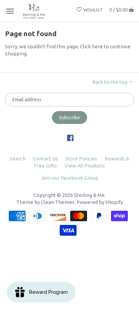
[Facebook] (70, 137)
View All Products (84, 166)
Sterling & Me (89, 195)
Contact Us (45, 158)
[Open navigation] (10, 11)
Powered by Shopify (100, 202)
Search (18, 158)
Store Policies (81, 158)
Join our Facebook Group (69, 178)
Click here (91, 46)
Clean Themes (58, 202)
